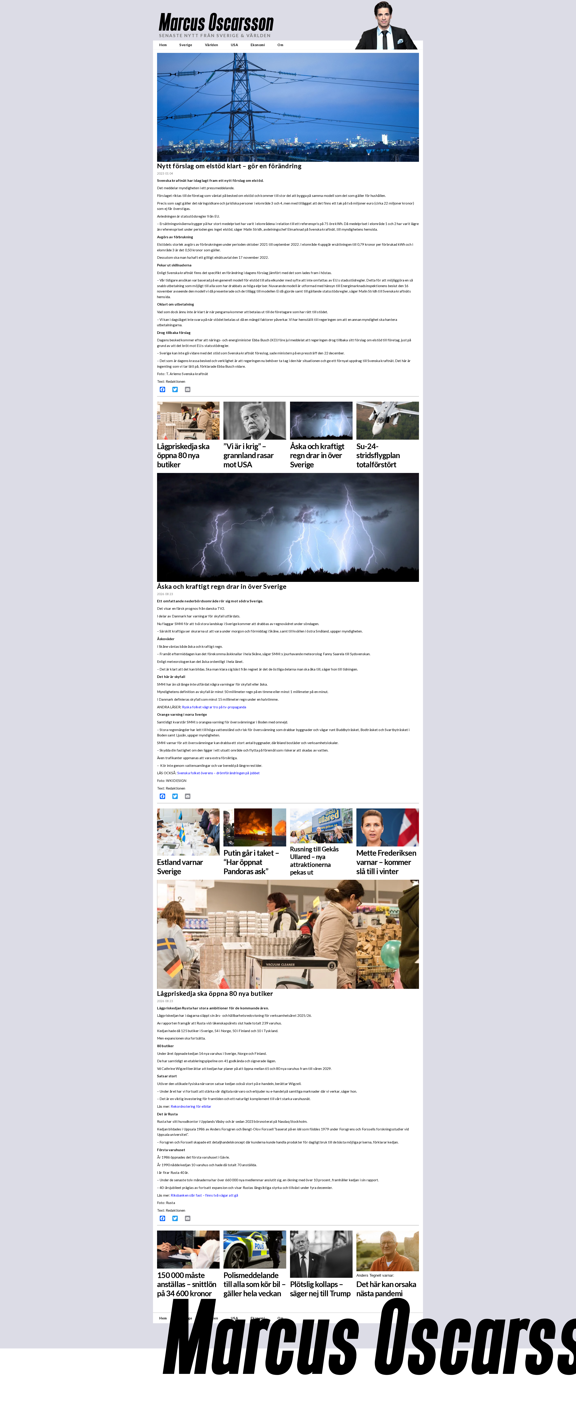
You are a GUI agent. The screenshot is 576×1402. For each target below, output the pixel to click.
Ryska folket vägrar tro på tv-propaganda (214, 707)
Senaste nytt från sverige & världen (215, 35)
